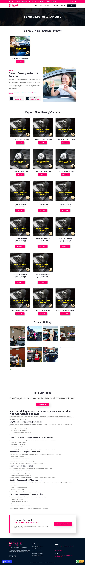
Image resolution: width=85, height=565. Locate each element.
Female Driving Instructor (37, 555)
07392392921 (12, 1)
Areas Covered (47, 5)
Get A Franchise (55, 5)
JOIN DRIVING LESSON (62, 523)
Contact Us (62, 5)
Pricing (40, 5)
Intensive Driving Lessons (37, 551)
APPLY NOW (41, 404)
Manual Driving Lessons (37, 548)
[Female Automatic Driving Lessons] (13, 5)
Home (36, 5)
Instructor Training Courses (37, 553)
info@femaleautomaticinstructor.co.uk (25, 1)
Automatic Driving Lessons (37, 546)
